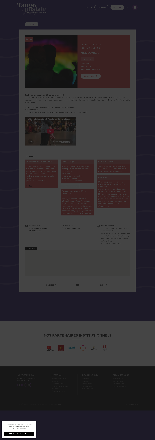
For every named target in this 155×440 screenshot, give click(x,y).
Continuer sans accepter (19, 428)
